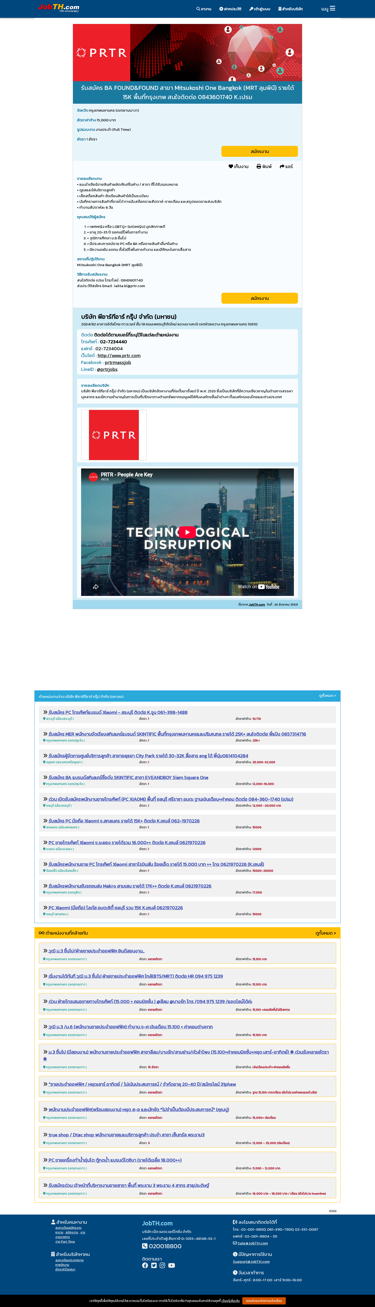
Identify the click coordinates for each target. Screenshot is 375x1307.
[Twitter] (154, 1266)
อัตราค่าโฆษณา (65, 1269)
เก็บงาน (240, 166)
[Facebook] (145, 1266)
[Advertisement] (187, 650)
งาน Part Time (65, 1241)
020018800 (165, 1246)
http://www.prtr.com (119, 355)
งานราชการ (62, 1237)
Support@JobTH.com (251, 1261)
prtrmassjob (118, 362)
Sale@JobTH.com (253, 1243)
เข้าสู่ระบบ (261, 9)
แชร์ (288, 166)
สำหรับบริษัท (292, 9)
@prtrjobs (107, 369)
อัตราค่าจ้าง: (248, 718)
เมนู (324, 8)
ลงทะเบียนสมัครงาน (68, 1228)
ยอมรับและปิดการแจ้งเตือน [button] (264, 1301)
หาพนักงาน (62, 1265)
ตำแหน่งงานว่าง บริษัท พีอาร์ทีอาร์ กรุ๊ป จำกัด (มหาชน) (81, 696)
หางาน (205, 9)
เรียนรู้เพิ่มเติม (230, 1301)
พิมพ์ (266, 166)
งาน (82, 1232)
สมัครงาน (260, 151)
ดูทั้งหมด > (327, 695)
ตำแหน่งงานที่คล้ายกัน (66, 932)
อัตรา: (144, 718)
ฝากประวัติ (232, 9)
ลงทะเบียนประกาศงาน (69, 1260)
